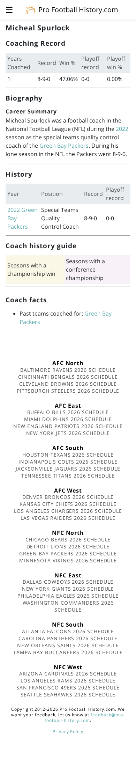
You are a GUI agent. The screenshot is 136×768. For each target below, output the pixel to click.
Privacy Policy (68, 731)
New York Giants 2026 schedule (68, 588)
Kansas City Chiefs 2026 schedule (68, 504)
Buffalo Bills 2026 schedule (68, 412)
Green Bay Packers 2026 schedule (68, 553)
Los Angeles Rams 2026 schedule (68, 680)
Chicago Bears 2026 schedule (68, 539)
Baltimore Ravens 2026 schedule (68, 370)
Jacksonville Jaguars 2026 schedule (68, 468)
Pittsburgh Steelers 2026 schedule (68, 390)
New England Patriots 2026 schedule (68, 426)
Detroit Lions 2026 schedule (68, 546)
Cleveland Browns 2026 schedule (68, 384)
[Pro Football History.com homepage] (30, 9)
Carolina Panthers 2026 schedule (68, 638)
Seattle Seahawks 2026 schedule (68, 694)
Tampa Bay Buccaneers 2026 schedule (68, 652)
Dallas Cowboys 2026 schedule (68, 581)
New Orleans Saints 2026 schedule (68, 645)
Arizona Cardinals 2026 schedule (68, 673)
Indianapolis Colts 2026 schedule (68, 461)
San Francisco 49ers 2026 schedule (68, 687)
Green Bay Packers (64, 145)
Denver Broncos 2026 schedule (68, 497)
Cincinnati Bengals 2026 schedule (68, 377)
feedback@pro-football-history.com (85, 717)
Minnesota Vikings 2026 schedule (68, 560)
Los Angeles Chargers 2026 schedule (68, 511)
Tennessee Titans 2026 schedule (68, 475)
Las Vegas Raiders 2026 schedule (68, 518)
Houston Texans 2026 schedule (68, 454)
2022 (122, 129)
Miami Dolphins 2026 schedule (68, 419)
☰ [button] (9, 9)
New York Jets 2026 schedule (68, 433)
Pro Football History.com (78, 9)
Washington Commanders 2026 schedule (68, 606)
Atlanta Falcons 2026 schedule (68, 631)
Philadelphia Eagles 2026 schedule (68, 595)
